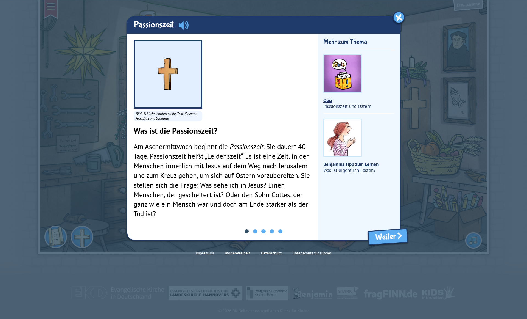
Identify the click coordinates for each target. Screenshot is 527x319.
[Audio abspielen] (183, 25)
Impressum (205, 253)
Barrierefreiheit (237, 253)
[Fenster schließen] (399, 17)
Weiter (384, 237)
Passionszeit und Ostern (347, 103)
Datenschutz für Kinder (312, 253)
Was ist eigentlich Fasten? (351, 167)
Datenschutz (271, 253)
